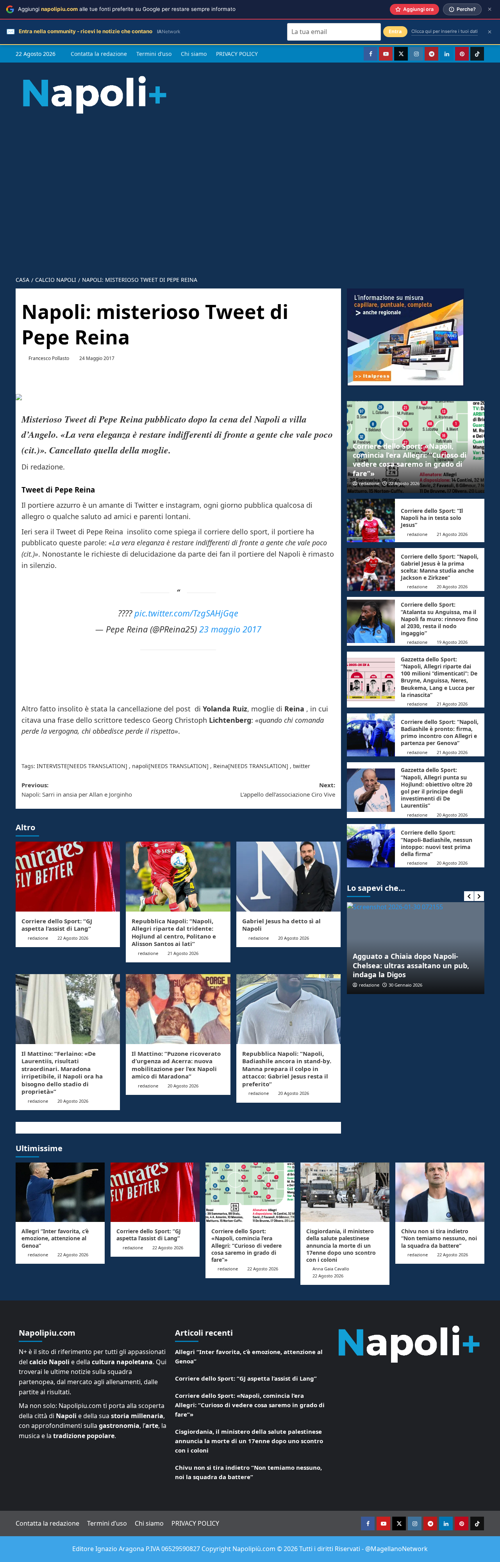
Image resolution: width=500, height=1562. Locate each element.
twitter (301, 766)
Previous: (76, 789)
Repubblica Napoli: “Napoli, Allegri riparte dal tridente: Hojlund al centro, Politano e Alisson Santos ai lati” (174, 932)
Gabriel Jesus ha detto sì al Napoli (281, 925)
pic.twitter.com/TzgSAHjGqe (186, 613)
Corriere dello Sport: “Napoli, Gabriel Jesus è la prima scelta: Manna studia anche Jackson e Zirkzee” (440, 567)
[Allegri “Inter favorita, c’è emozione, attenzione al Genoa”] (60, 1192)
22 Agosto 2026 (72, 938)
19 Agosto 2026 (452, 642)
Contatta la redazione (99, 53)
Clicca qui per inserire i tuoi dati (444, 31)
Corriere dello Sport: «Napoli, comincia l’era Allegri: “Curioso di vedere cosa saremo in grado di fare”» (409, 459)
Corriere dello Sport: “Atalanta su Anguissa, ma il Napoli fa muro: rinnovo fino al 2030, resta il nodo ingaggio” (439, 619)
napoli (140, 766)
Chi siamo (194, 53)
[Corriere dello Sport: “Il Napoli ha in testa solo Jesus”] (371, 520)
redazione (38, 938)
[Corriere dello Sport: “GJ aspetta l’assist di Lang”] (68, 876)
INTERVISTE (52, 766)
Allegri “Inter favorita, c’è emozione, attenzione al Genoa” (55, 1238)
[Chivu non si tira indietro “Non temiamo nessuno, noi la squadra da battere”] (439, 1192)
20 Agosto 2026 (293, 938)
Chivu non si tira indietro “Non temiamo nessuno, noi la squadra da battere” (439, 1238)
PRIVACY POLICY (237, 53)
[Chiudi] (490, 9)
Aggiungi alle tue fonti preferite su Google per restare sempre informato (127, 9)
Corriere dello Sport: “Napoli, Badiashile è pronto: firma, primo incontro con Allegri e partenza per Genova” (440, 732)
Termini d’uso (153, 53)
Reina (220, 766)
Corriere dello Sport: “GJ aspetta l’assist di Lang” (56, 925)
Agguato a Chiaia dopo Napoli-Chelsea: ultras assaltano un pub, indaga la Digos (411, 965)
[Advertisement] (250, 188)
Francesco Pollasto (49, 358)
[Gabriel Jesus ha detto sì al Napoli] (288, 876)
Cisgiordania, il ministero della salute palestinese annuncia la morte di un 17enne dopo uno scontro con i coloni (341, 1245)
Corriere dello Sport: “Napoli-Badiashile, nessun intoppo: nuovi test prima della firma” (436, 843)
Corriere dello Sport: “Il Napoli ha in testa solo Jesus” (432, 517)
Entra (395, 31)
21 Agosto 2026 (183, 953)
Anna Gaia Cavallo (330, 1269)
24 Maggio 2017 (96, 358)
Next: (287, 789)
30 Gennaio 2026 (405, 985)
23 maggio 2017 (230, 629)
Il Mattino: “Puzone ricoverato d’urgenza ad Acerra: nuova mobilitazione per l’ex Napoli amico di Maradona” (176, 1065)
